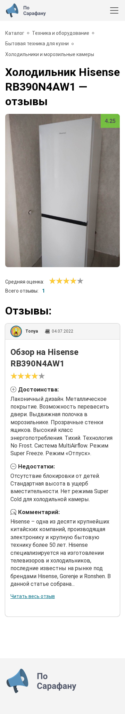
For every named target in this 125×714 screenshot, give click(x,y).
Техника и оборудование (60, 33)
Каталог (14, 33)
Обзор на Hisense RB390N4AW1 (44, 358)
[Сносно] (56, 281)
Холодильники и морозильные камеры (49, 54)
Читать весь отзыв (32, 596)
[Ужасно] (52, 281)
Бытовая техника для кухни (37, 43)
